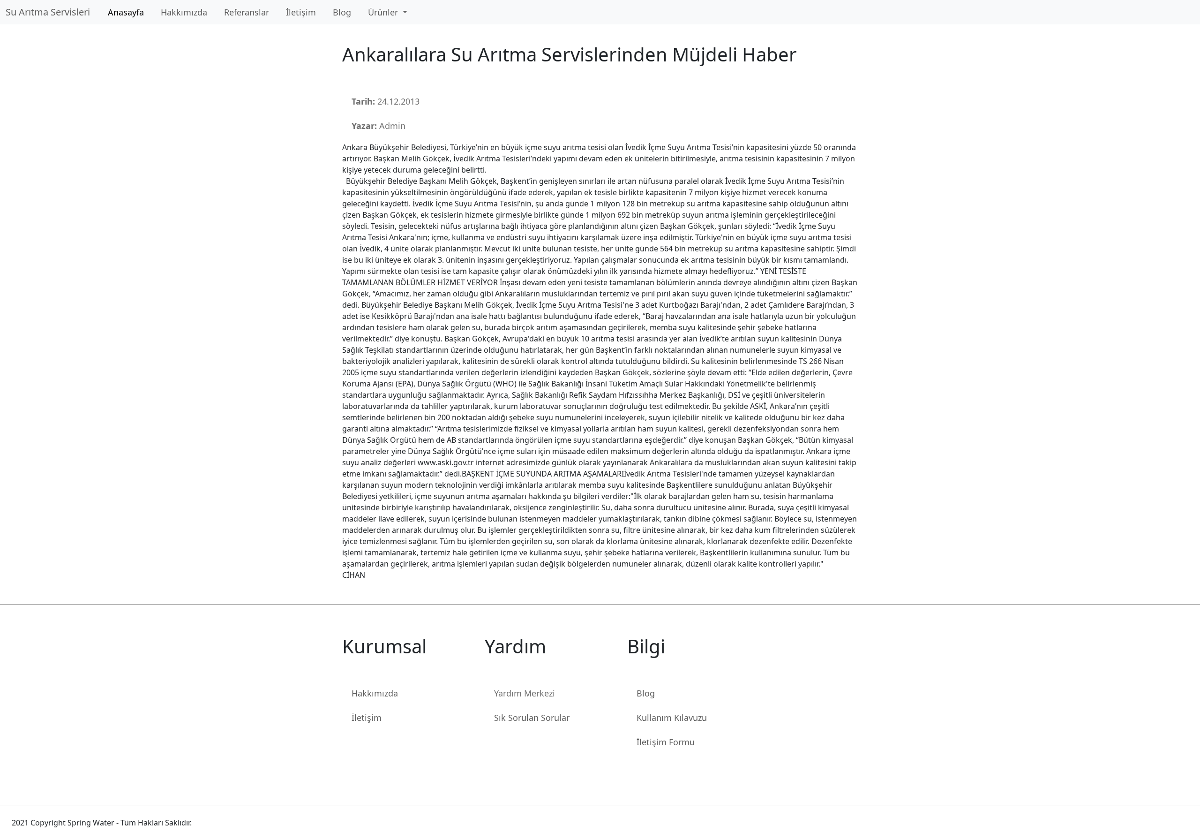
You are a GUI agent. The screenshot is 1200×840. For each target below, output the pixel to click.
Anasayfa (126, 12)
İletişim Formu (666, 742)
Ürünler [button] (384, 12)
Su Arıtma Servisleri (50, 12)
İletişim (301, 12)
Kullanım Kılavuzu (672, 717)
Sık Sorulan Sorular (532, 717)
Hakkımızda (184, 12)
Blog (342, 12)
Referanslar (246, 12)
